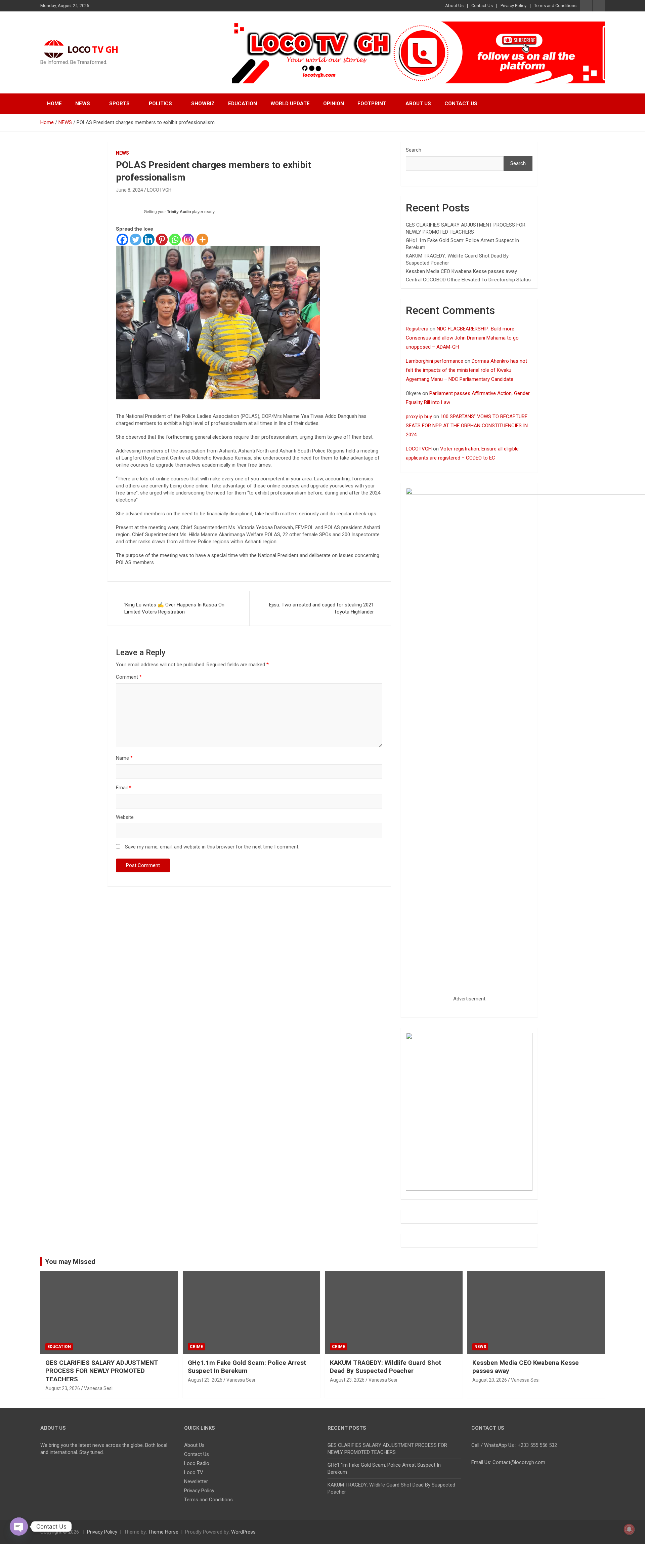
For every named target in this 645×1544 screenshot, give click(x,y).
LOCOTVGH (159, 190)
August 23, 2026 (62, 1388)
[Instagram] (188, 239)
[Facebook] (122, 239)
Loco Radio (196, 1463)
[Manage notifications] (629, 1529)
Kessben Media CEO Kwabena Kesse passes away (461, 271)
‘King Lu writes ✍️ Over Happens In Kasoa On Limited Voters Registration (174, 608)
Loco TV (193, 1472)
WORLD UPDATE (290, 104)
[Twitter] (135, 239)
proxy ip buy (419, 416)
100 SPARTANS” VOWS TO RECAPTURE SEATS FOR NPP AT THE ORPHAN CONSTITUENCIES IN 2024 (467, 425)
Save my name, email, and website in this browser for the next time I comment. (212, 847)
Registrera (417, 329)
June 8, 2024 (129, 190)
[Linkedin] (149, 239)
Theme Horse (163, 1532)
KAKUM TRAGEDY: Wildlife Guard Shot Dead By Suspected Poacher (385, 1367)
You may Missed (70, 1262)
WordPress (243, 1532)
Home (54, 104)
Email (123, 788)
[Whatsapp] (175, 239)
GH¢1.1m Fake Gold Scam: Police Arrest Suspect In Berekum (247, 1367)
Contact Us (482, 5)
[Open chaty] (19, 1526)
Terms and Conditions (555, 5)
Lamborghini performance (434, 361)
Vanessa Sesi (98, 1388)
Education (242, 104)
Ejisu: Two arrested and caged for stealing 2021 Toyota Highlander (321, 608)
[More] (202, 239)
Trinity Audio (179, 211)
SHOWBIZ (203, 104)
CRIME (196, 1346)
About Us (454, 5)
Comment (129, 677)
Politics (160, 104)
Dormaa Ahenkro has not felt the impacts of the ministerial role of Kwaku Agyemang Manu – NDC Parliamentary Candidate (466, 370)
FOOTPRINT (371, 104)
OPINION (333, 104)
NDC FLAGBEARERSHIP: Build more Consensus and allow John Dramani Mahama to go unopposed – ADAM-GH (462, 338)
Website (125, 817)
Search (413, 150)
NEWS (122, 153)
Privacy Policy (513, 5)
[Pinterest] (162, 239)
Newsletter (196, 1481)
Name (124, 758)
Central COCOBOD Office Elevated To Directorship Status (468, 280)
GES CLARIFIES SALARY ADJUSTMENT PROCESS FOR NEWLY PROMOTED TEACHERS (101, 1371)
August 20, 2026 (489, 1380)
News (82, 104)
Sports (119, 104)
